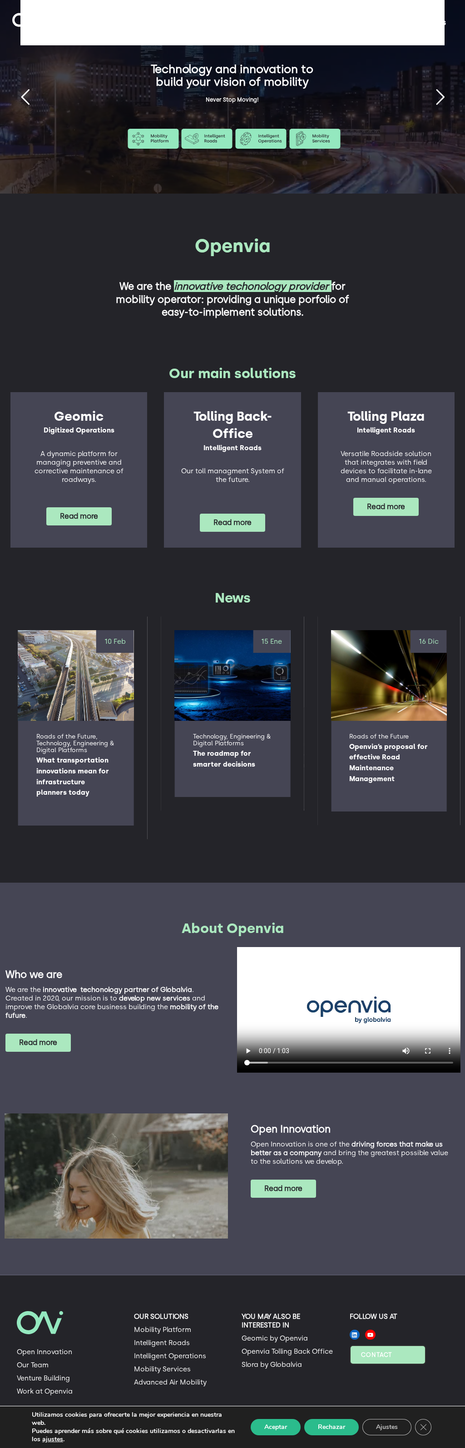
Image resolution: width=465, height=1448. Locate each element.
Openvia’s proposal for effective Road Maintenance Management (232, 763)
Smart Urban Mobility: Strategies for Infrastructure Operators (387, 763)
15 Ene (115, 641)
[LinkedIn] (355, 1335)
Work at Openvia (45, 1391)
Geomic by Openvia (275, 1338)
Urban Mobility (371, 736)
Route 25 (232, 72)
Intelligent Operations (170, 1356)
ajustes (52, 1439)
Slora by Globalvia (272, 1365)
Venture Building (43, 1378)
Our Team (33, 1365)
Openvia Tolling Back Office (287, 1351)
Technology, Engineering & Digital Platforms (75, 740)
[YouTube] (370, 1335)
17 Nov (428, 641)
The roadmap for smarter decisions (67, 758)
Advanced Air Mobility (170, 1382)
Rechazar (331, 1427)
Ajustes (387, 1427)
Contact (376, 1354)
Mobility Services (162, 1369)
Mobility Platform (162, 1330)
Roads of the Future (222, 736)
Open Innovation (44, 1352)
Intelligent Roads (162, 1343)
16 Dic (272, 641)
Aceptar (275, 1427)
